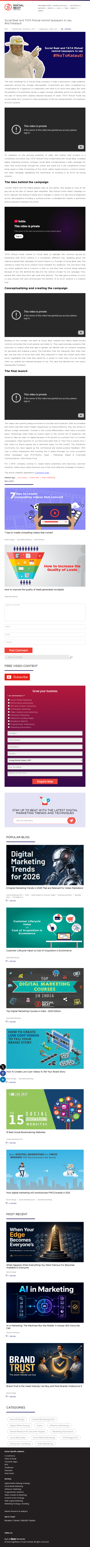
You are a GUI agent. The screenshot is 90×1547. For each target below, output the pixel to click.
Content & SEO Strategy (14, 1498)
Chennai (16, 1520)
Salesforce (41, 8)
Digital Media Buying (11, 597)
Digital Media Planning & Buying (17, 1483)
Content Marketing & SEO (14, 895)
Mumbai (32, 1520)
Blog (58, 8)
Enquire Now (45, 781)
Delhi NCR (24, 1520)
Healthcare (9, 1467)
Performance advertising (21, 703)
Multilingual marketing (20, 709)
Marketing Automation (20, 727)
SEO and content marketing (23, 706)
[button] (3, 1067)
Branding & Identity (19, 721)
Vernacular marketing (20, 1443)
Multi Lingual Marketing (14, 1501)
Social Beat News (18, 1437)
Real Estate (9, 1473)
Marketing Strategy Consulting (17, 1503)
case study (22, 477)
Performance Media (44, 5)
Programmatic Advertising (22, 724)
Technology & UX (17, 897)
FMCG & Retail (10, 1459)
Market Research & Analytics (16, 1511)
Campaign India (42, 473)
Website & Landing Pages (22, 718)
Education (8, 1470)
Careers (40, 11)
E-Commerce (10, 1456)
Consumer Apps (11, 1461)
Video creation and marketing (23, 712)
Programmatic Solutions (14, 1492)
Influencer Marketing (19, 715)
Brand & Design (9, 540)
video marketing (48, 477)
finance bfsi (34, 477)
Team (66, 8)
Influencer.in (74, 5)
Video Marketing (39, 540)
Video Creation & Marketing (16, 1495)
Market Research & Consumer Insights (43, 895)
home (27, 895)
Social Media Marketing (24, 540)
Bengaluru (8, 1520)
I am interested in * (16, 696)
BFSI (6, 1464)
